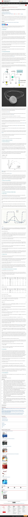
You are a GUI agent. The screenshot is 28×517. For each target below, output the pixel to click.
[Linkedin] (14, 487)
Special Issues (14, 513)
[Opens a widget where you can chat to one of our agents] (25, 516)
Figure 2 (17, 125)
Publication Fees (14, 512)
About (14, 3)
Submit (20, 3)
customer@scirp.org (5, 491)
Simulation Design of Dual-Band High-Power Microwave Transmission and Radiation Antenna (12, 410)
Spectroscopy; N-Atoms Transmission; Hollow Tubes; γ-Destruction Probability (10, 22)
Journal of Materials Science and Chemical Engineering (8, 438)
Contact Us (3, 425)
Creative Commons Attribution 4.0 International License (19, 503)
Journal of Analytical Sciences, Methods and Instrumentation (8, 7)
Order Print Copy (4, 424)
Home (1, 3)
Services (17, 3)
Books (9, 3)
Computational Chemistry (5, 461)
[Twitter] (2, 487)
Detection (3, 469)
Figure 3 (11, 173)
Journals (7, 3)
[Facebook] (8, 487)
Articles (4, 3)
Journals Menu (4, 405)
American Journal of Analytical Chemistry (6, 446)
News (12, 3)
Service (19, 506)
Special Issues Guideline (5, 420)
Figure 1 (12, 114)
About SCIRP (14, 506)
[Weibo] (20, 487)
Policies (24, 506)
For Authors (14, 509)
